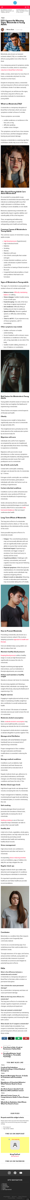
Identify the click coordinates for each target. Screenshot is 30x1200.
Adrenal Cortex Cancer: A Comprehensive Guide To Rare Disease (15, 1096)
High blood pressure (10, 241)
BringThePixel (15, 1154)
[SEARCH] (28, 7)
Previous (1, 12)
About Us (14, 1196)
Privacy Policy (11, 1198)
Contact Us (19, 1198)
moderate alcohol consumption (14, 721)
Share (3, 19)
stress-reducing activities (18, 857)
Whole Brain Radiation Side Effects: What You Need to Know (14, 1103)
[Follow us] (25, 7)
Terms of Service (22, 1196)
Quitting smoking (6, 820)
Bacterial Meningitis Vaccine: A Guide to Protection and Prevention (14, 1076)
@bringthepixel (15, 1156)
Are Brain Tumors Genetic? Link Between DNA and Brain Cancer (12, 1089)
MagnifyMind (7, 1196)
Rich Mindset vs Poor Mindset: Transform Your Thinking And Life (7, 11)
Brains (3, 1065)
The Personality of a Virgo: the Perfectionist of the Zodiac (22, 11)
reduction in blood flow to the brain (12, 70)
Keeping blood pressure (8, 655)
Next (29, 12)
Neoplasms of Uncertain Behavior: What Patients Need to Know (13, 1083)
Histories (4, 1184)
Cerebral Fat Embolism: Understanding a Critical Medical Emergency (13, 1069)
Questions (5, 1185)
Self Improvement (7, 1189)
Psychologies (5, 1186)
